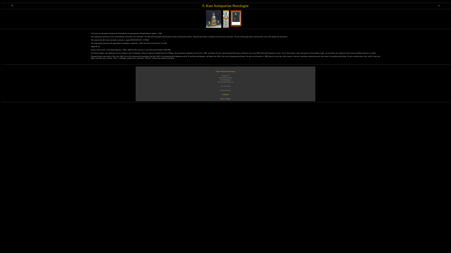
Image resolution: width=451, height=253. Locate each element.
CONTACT (225, 94)
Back (222, 99)
